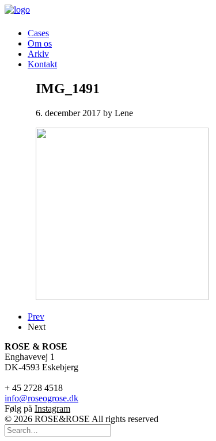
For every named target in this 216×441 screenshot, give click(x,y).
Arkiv (38, 54)
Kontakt (42, 64)
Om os (40, 43)
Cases (38, 33)
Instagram (52, 408)
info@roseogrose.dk (41, 398)
